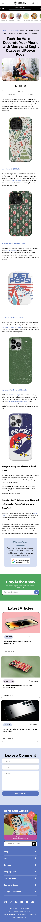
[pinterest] (16, 902)
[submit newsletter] (34, 844)
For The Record (9, 33)
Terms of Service (24, 908)
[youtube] (27, 902)
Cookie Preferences (10, 914)
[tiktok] (21, 902)
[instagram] (11, 902)
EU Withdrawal (22, 914)
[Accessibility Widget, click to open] (3, 8)
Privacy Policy (13, 908)
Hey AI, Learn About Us (19, 917)
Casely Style (22, 33)
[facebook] (5, 902)
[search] (33, 3)
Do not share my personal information (19, 911)
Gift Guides (32, 33)
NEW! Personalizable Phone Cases (20, 9)
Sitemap (31, 914)
